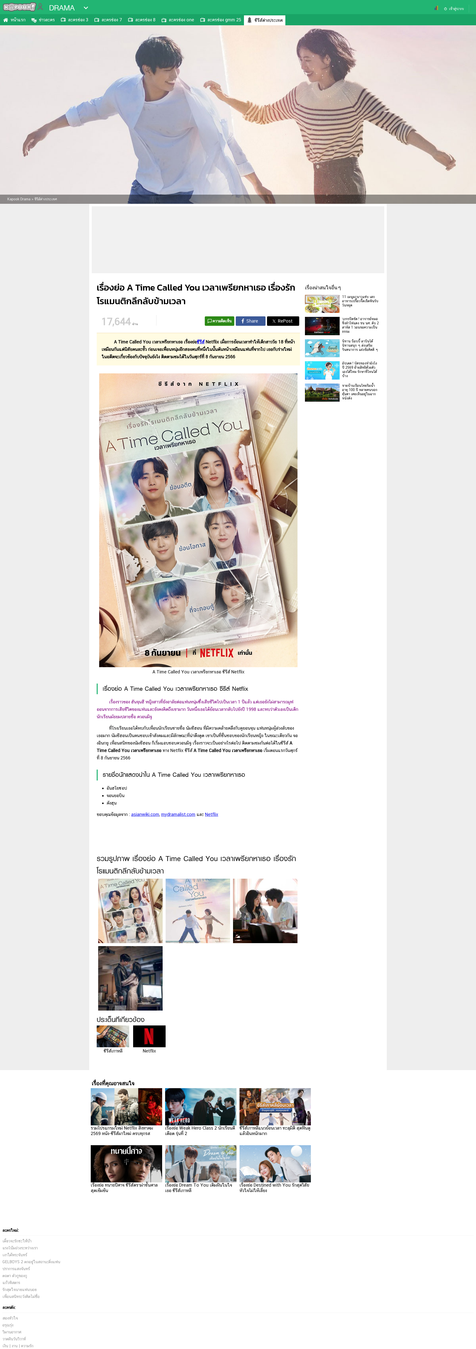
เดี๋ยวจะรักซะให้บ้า (16, 1241)
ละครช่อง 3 (78, 19)
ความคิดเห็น (222, 321)
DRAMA (62, 8)
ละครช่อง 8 (145, 19)
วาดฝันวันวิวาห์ (14, 1339)
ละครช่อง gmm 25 (224, 19)
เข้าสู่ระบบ (456, 9)
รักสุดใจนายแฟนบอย (19, 1289)
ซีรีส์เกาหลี (113, 1050)
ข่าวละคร (47, 19)
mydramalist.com (178, 814)
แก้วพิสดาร (11, 1282)
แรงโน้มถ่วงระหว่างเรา (20, 1248)
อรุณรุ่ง (7, 1325)
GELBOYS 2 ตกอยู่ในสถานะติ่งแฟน (31, 1261)
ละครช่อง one (181, 19)
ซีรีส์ (201, 341)
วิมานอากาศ (11, 1332)
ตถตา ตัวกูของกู (14, 1275)
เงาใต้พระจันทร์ (14, 1255)
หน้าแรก (18, 19)
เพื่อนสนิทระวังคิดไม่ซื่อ (21, 1296)
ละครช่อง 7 (112, 19)
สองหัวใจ (10, 1318)
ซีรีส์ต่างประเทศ (269, 20)
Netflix (211, 814)
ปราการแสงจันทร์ (16, 1268)
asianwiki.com (145, 814)
